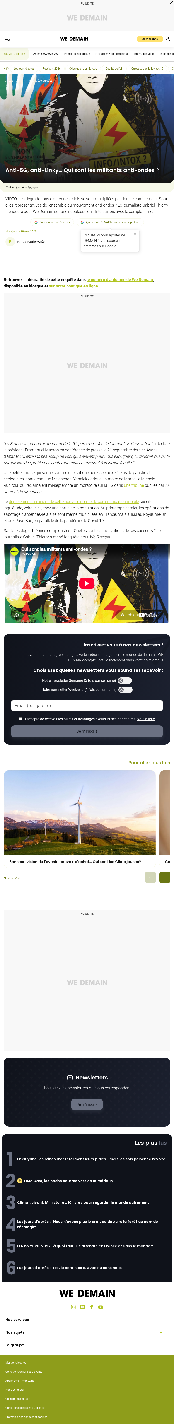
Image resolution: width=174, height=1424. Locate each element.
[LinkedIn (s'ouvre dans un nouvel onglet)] (82, 1307)
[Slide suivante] (165, 877)
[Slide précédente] (150, 877)
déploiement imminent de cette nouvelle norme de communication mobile (74, 501)
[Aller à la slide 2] (9, 878)
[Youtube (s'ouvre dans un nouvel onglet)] (100, 1307)
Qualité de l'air (114, 68)
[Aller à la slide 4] (15, 878)
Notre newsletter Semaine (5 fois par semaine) (79, 680)
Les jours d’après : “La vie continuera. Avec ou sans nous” (70, 1267)
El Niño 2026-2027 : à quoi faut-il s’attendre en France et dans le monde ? (85, 1246)
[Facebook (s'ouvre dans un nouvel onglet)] (91, 1307)
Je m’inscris (87, 1104)
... (21, 80)
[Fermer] (135, 234)
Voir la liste (146, 719)
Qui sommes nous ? (17, 1398)
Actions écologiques (45, 53)
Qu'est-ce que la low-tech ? (147, 68)
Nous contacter (14, 1389)
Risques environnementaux (111, 53)
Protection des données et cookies (26, 1417)
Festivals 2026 (52, 68)
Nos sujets (14, 1332)
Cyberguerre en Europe (83, 68)
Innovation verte (144, 53)
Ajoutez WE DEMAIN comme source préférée (113, 222)
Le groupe (14, 1345)
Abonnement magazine (19, 1380)
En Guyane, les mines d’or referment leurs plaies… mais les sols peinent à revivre (91, 1159)
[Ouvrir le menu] (7, 38)
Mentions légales (15, 1362)
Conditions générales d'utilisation (25, 1408)
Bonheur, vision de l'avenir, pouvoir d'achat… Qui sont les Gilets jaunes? (75, 861)
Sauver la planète (14, 53)
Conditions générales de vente (23, 1371)
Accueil (9, 80)
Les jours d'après (24, 68)
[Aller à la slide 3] (12, 878)
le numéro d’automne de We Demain (120, 279)
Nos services (17, 1319)
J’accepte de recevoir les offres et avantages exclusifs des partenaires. (89, 719)
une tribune (134, 485)
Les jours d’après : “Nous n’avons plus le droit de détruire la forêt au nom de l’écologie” (87, 1224)
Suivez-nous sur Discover (55, 222)
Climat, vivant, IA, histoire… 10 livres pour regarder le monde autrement (83, 1202)
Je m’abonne (150, 39)
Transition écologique (76, 53)
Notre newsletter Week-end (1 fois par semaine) (79, 689)
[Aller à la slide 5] (19, 878)
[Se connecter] (167, 38)
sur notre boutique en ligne (73, 286)
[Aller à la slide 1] (5, 878)
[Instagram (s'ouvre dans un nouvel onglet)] (73, 1307)
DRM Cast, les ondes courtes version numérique (68, 1180)
